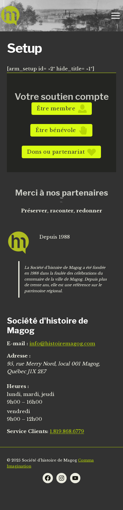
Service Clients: (27, 431)
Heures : (18, 386)
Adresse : (19, 356)
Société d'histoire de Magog (47, 325)
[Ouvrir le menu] (115, 15)
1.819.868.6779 (67, 431)
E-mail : (17, 344)
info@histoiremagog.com (62, 344)
